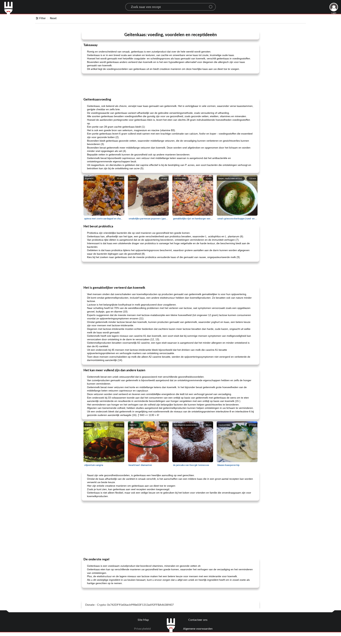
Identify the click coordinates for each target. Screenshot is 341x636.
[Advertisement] (170, 85)
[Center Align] (212, 5)
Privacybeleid (142, 628)
